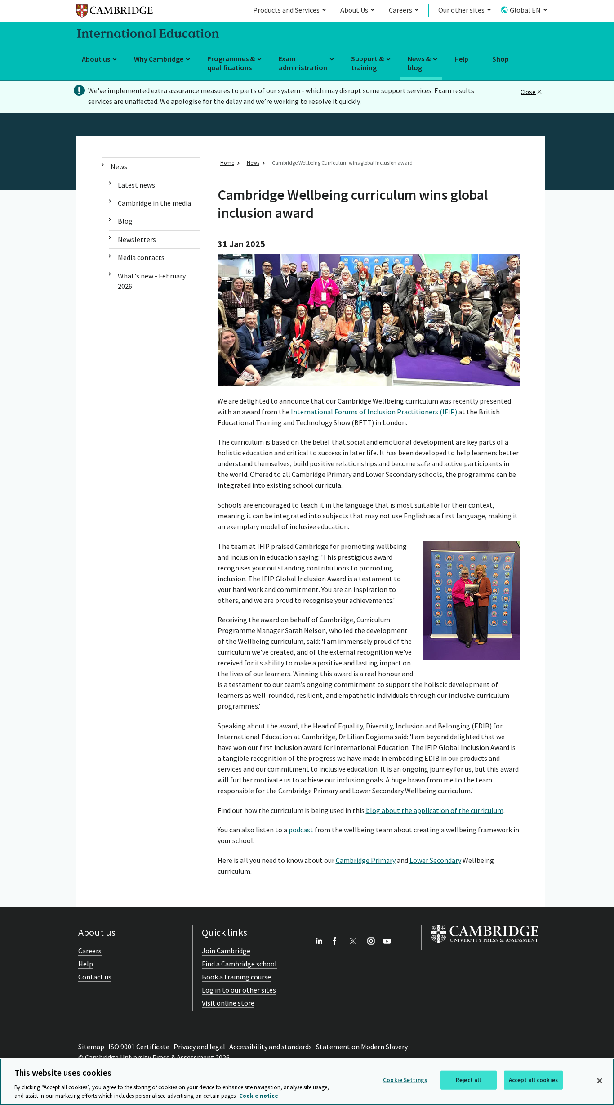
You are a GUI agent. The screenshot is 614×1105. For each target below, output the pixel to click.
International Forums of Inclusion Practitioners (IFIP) (374, 411)
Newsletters (137, 239)
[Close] (600, 1081)
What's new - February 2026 (152, 281)
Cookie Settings (405, 1080)
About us (96, 58)
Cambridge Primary (366, 860)
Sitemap (91, 1046)
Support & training (367, 63)
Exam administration (303, 63)
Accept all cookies (533, 1080)
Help (461, 58)
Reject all (468, 1080)
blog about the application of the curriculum (434, 810)
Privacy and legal (199, 1046)
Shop (500, 58)
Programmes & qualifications (231, 63)
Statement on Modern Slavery (362, 1046)
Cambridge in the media (154, 202)
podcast (301, 829)
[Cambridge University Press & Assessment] (484, 944)
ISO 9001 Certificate (138, 1046)
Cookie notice (258, 1096)
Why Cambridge (158, 58)
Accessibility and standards (270, 1046)
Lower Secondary (435, 860)
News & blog (419, 63)
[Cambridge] (114, 12)
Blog (125, 220)
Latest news (136, 184)
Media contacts (141, 257)
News (119, 166)
